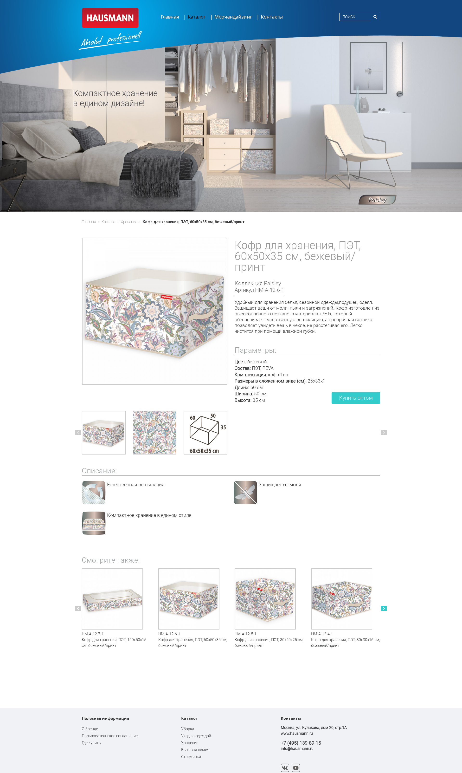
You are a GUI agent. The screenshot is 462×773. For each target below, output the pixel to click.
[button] (78, 432)
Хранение (189, 743)
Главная (170, 16)
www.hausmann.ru (297, 733)
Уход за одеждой (196, 736)
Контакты (272, 16)
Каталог (197, 16)
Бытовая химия (195, 749)
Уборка (187, 729)
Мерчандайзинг (233, 16)
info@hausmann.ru (297, 748)
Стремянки (191, 756)
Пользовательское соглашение (110, 736)
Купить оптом (355, 398)
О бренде (90, 729)
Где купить (91, 743)
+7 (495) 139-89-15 (301, 743)
